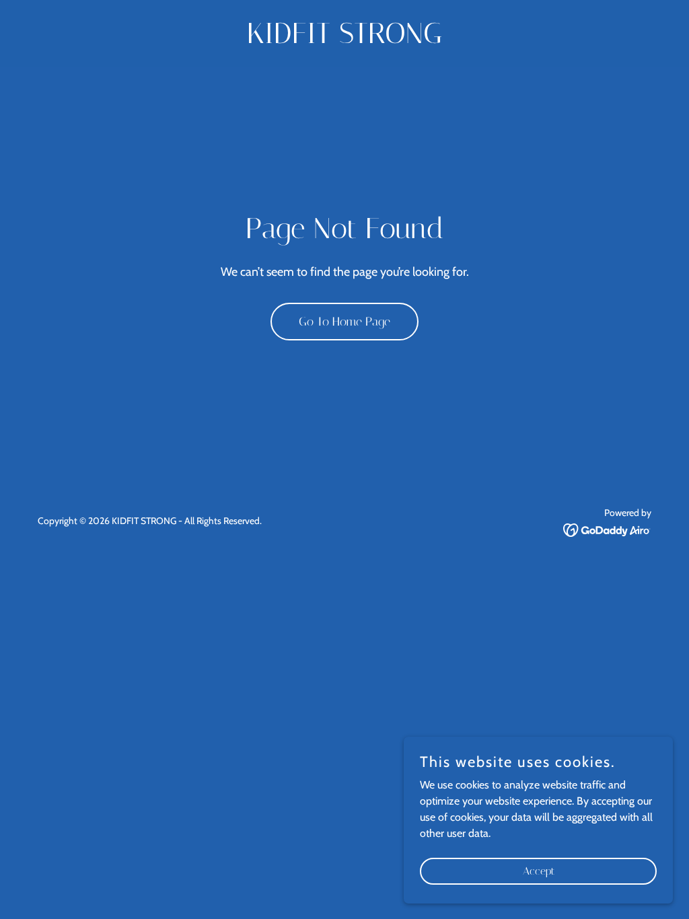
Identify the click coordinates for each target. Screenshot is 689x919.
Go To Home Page (344, 321)
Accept (538, 871)
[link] (344, 39)
